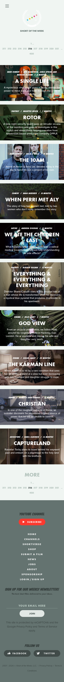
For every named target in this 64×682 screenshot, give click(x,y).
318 (40, 48)
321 (57, 48)
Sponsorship (32, 574)
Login (24, 579)
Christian (32, 403)
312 (9, 48)
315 (25, 48)
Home (32, 534)
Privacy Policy (24, 626)
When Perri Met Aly (32, 199)
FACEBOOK (19, 653)
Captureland (32, 443)
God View (32, 323)
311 (4, 48)
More (32, 474)
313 (14, 48)
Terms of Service (47, 626)
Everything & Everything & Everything (32, 279)
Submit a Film (32, 554)
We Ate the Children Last (32, 237)
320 (51, 48)
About (32, 569)
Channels (32, 539)
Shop (32, 549)
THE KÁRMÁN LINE (32, 364)
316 (30, 48)
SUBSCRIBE (34, 522)
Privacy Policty (45, 666)
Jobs (32, 564)
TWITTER (49, 653)
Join (32, 613)
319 (46, 48)
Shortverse (32, 544)
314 (20, 48)
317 (35, 48)
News (32, 559)
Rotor (32, 117)
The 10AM (32, 160)
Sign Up (38, 579)
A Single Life (32, 81)
